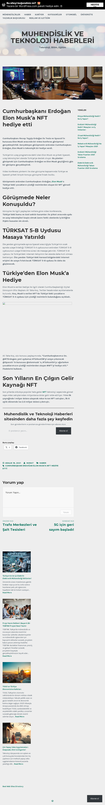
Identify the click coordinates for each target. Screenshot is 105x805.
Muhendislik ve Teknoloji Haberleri (52, 37)
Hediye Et (95, 5)
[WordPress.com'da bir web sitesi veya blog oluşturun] (52, 801)
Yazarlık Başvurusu (14, 18)
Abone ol (63, 430)
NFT (44, 392)
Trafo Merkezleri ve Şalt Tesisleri (20, 526)
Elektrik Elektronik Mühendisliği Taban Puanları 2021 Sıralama (88, 165)
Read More (7, 593)
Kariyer (39, 14)
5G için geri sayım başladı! (61, 526)
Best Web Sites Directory (13, 786)
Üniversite (87, 14)
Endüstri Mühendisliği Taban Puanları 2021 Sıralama (87, 154)
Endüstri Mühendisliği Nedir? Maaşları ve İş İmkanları (87, 127)
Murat (30, 463)
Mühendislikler (11, 14)
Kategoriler (55, 14)
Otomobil (71, 14)
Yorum (66, 512)
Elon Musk (57, 181)
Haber (27, 14)
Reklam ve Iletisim (39, 18)
